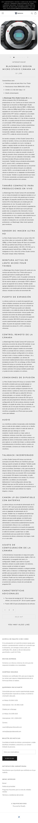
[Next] (27, 57)
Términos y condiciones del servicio (12, 795)
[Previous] (10, 57)
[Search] (32, 13)
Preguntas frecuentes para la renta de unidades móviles (16, 791)
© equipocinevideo (19, 803)
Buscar (4, 783)
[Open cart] (35, 13)
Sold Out (19, 617)
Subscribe (9, 758)
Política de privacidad (8, 786)
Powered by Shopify (19, 806)
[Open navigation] (3, 13)
